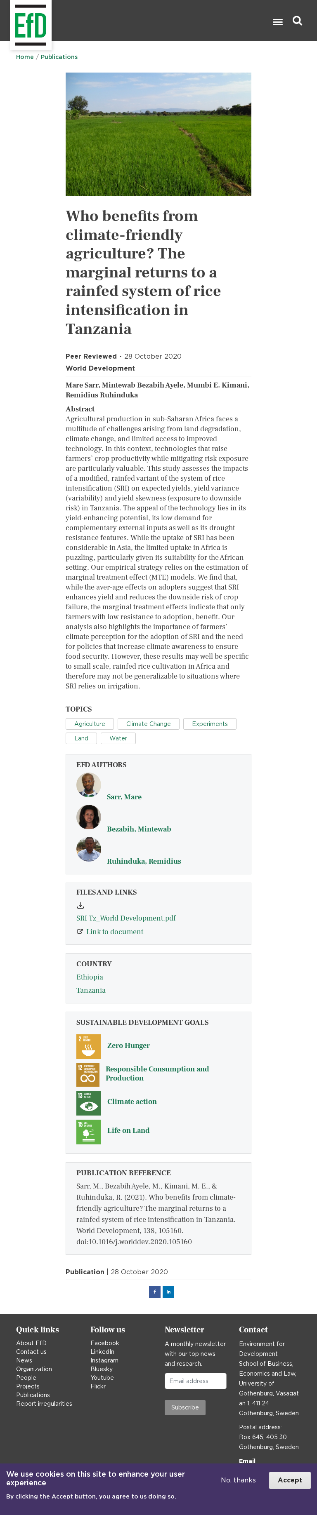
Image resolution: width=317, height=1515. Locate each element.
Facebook (104, 1343)
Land (81, 738)
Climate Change (148, 724)
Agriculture (89, 724)
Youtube (102, 1377)
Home (25, 57)
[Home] (11, 21)
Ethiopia (89, 977)
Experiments (210, 724)
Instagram (104, 1360)
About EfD (31, 1343)
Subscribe (185, 1407)
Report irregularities (44, 1403)
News (24, 1360)
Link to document (114, 932)
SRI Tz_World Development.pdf (126, 918)
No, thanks (238, 1480)
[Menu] (277, 23)
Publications (59, 57)
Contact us (31, 1351)
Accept (290, 1480)
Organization (34, 1369)
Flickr (98, 1386)
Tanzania (91, 990)
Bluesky (101, 1369)
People (26, 1377)
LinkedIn (102, 1351)
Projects (28, 1386)
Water (118, 738)
